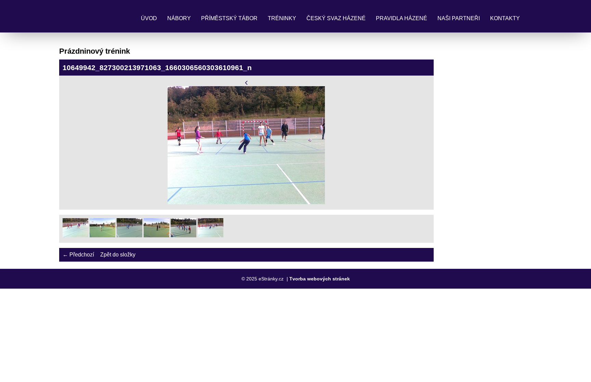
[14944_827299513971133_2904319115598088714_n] (102, 235)
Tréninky (282, 18)
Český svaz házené (336, 18)
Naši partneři (458, 18)
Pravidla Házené (401, 18)
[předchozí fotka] (246, 82)
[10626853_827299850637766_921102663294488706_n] (183, 235)
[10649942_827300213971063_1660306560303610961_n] (210, 235)
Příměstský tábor (229, 18)
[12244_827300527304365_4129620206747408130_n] (75, 235)
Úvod (149, 18)
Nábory (179, 18)
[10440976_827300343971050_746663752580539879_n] (129, 235)
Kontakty (505, 18)
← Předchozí (78, 255)
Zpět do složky (117, 255)
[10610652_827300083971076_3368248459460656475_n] (156, 235)
